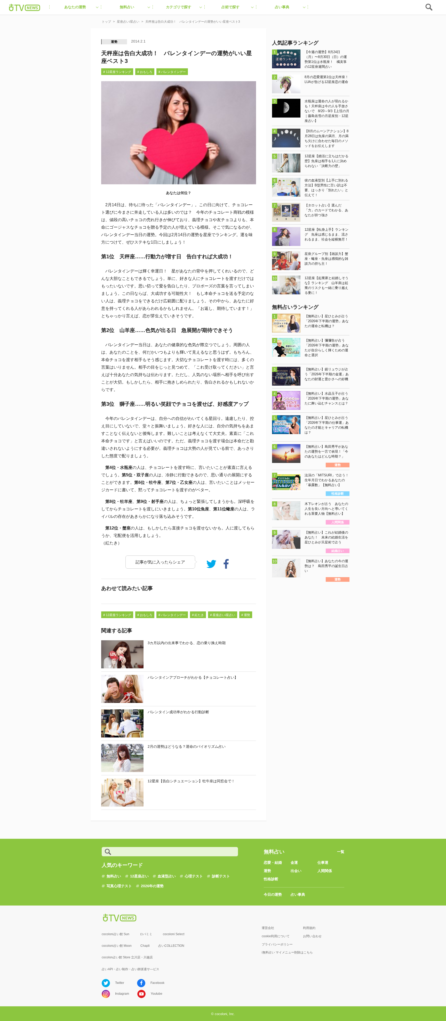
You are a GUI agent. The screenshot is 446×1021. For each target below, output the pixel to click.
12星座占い (139, 876)
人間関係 (324, 871)
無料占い (114, 876)
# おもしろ (144, 72)
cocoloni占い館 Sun (115, 934)
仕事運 (322, 862)
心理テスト (194, 876)
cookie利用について (276, 936)
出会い (296, 871)
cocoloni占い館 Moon (117, 946)
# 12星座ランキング (117, 72)
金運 (294, 862)
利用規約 (309, 928)
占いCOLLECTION (171, 946)
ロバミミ (146, 934)
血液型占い (167, 876)
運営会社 (268, 928)
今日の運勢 (273, 894)
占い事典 (298, 894)
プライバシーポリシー (277, 944)
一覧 (340, 852)
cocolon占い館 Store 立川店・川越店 (127, 957)
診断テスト (221, 876)
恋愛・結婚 (273, 862)
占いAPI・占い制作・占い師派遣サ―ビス (130, 969)
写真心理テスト (119, 886)
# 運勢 (245, 615)
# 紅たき (198, 615)
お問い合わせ (312, 936)
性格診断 (271, 879)
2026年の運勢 (152, 886)
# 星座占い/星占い (222, 615)
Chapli (145, 946)
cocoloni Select (173, 934)
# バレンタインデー (172, 72)
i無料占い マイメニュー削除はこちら (287, 952)
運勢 (114, 42)
